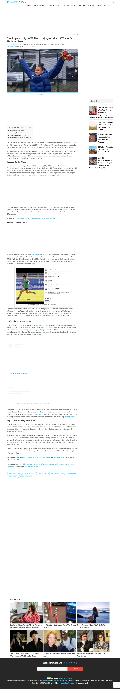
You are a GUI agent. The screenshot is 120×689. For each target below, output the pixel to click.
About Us (62, 678)
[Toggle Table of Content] (29, 127)
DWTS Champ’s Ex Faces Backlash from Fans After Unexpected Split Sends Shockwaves (24, 654)
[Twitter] (72, 663)
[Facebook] (64, 663)
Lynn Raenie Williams (57, 473)
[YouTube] (74, 663)
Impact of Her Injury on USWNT (20, 138)
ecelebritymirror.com (67, 683)
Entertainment (16, 44)
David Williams (42, 473)
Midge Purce (12, 477)
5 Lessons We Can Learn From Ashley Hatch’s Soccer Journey (35, 218)
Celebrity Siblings (54, 464)
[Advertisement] (60, 17)
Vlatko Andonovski (26, 477)
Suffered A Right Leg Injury (18, 135)
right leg (40, 325)
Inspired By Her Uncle (17, 130)
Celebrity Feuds (43, 464)
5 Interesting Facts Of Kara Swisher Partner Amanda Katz (91, 654)
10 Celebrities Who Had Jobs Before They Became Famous (60, 626)
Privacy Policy (58, 681)
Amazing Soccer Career (17, 133)
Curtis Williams (29, 473)
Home (8, 44)
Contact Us (69, 678)
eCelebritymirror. (33, 467)
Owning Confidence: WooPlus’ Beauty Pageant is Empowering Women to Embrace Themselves (26, 626)
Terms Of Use (46, 681)
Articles (23, 464)
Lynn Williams (35, 254)
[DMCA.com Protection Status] (52, 678)
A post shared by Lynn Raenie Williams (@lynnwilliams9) (32, 403)
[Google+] (67, 663)
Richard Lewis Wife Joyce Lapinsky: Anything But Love (59, 654)
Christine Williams (15, 473)
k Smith (33, 46)
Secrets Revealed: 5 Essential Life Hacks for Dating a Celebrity (91, 626)
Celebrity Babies (32, 464)
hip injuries (39, 414)
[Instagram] (69, 663)
